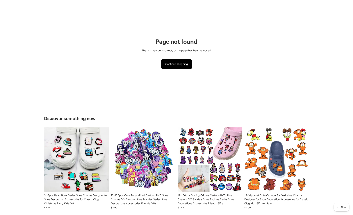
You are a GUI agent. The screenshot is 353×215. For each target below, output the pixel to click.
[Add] (103, 186)
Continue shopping (176, 64)
